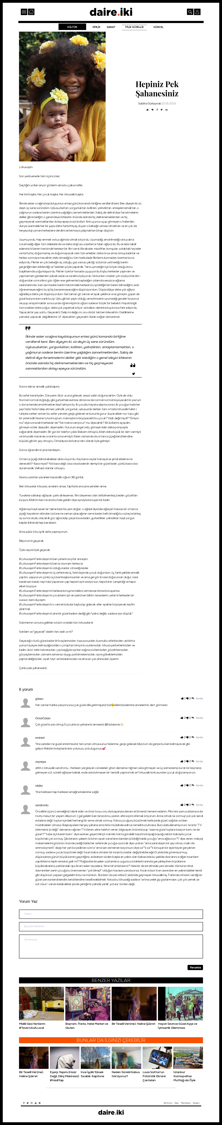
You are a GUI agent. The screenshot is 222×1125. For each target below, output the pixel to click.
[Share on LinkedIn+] (167, 110)
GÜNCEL (158, 27)
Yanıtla (199, 699)
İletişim (196, 1103)
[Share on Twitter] (162, 110)
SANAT (111, 27)
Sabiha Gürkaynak (149, 104)
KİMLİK (96, 27)
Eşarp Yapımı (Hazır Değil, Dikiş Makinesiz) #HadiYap (64, 1076)
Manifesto (186, 1103)
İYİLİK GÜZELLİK (134, 27)
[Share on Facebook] (157, 110)
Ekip (176, 1103)
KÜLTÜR (72, 27)
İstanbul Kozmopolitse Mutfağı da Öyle (184, 1076)
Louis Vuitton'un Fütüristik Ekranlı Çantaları (154, 1076)
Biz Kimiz (168, 1103)
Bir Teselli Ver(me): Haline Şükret (133, 1024)
